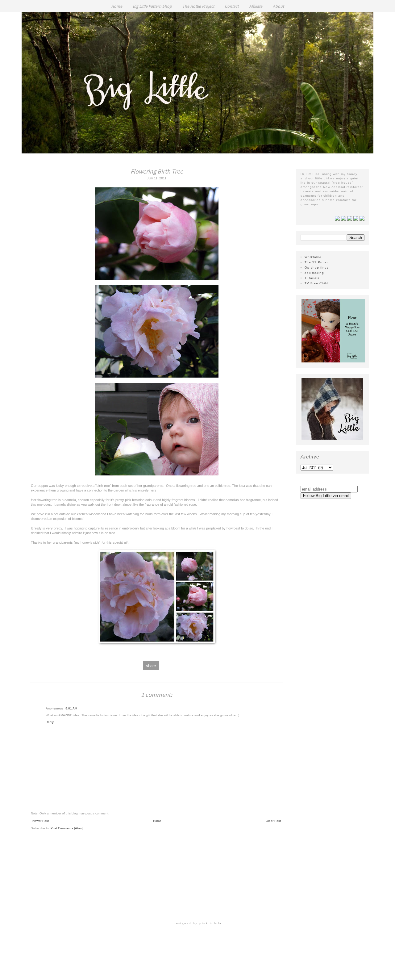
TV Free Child (316, 283)
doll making (314, 272)
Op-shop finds (317, 267)
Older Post (273, 820)
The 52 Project (317, 262)
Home (116, 6)
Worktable (313, 257)
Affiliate (255, 6)
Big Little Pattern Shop (152, 6)
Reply (50, 722)
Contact (232, 6)
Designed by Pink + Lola (198, 923)
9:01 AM (71, 708)
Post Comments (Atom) (67, 828)
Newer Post (40, 820)
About (278, 6)
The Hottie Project (198, 6)
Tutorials (312, 278)
